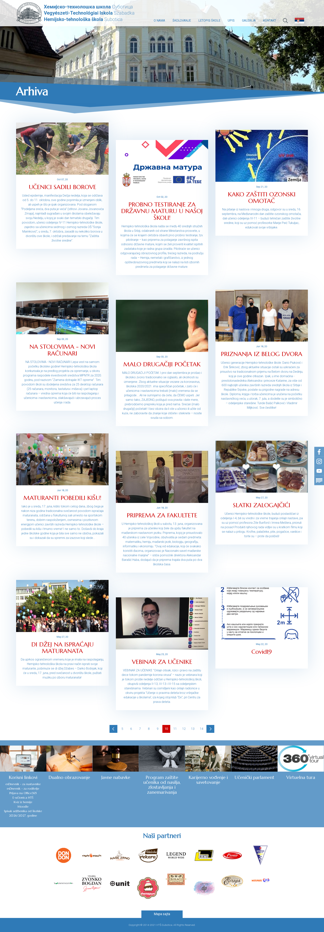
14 (201, 729)
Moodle (22, 806)
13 (192, 729)
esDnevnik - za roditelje (23, 788)
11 (175, 729)
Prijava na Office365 (23, 793)
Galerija (249, 20)
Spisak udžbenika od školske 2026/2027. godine (23, 813)
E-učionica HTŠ (23, 797)
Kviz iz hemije (23, 802)
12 (184, 729)
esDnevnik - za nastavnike (23, 784)
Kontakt (269, 20)
